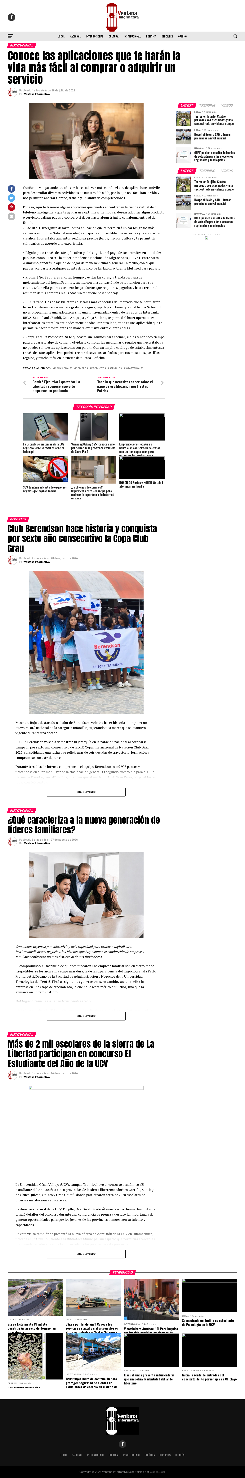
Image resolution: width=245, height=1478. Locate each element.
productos (98, 368)
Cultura (113, 36)
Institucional (132, 36)
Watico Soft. (158, 1472)
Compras (82, 368)
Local (61, 36)
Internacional (94, 36)
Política (151, 36)
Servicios (115, 368)
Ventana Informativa (37, 94)
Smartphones (134, 368)
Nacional (75, 36)
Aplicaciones (63, 368)
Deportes (167, 36)
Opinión (182, 36)
